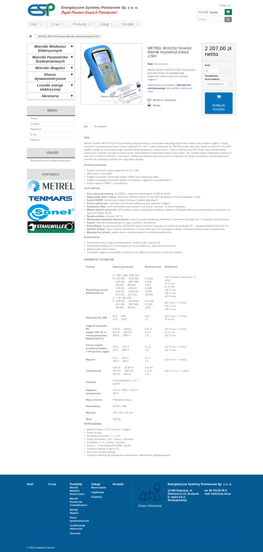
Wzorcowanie (98, 487)
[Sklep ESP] (41, 10)
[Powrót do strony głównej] (30, 36)
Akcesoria (50, 96)
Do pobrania (100, 126)
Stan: (150, 64)
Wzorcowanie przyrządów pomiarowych (50, 160)
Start (33, 24)
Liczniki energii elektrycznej (50, 87)
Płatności (35, 140)
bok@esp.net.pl (221, 493)
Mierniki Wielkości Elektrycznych (50, 49)
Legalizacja (97, 492)
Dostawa (34, 123)
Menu (52, 110)
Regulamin (35, 129)
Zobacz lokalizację (150, 505)
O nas (55, 24)
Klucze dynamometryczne (50, 77)
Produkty (79, 24)
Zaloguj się (224, 5)
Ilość (207, 65)
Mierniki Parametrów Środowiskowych (50, 59)
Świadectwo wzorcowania (212, 77)
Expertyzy (96, 497)
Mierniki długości (50, 68)
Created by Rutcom (45, 547)
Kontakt (128, 24)
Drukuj (156, 105)
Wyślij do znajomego (164, 100)
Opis (85, 126)
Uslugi (95, 484)
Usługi (104, 24)
